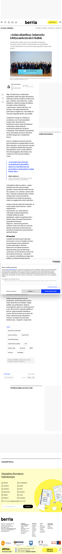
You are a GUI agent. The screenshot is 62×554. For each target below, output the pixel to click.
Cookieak (42, 529)
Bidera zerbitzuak (50, 526)
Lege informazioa (42, 525)
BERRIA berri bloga (25, 528)
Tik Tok (33, 533)
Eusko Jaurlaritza (12, 335)
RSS (33, 532)
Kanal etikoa (42, 532)
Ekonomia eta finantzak (14, 330)
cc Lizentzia (42, 530)
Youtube (34, 531)
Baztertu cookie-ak (11, 291)
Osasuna (58, 28)
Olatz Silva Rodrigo (16, 84)
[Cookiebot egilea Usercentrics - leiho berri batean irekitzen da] (53, 262)
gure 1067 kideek (11, 269)
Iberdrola (22, 348)
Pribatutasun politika (42, 528)
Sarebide (23, 533)
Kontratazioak (24, 532)
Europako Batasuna (13, 339)
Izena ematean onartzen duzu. (15, 501)
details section (53, 283)
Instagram (34, 529)
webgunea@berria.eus (11, 528)
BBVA (31, 348)
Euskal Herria (25, 335)
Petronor (10, 352)
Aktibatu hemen (19, 361)
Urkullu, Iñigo (11, 348)
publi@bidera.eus (10, 529)
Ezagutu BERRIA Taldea (24, 526)
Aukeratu (30, 291)
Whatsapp (34, 524)
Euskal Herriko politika (14, 343)
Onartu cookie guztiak (51, 291)
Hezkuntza (51, 28)
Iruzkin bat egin (10, 377)
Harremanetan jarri (5, 530)
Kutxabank (20, 352)
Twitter (33, 527)
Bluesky (33, 534)
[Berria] (7, 520)
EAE (26, 343)
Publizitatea (23, 529)
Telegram (34, 526)
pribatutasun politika (14, 501)
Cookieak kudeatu (52, 287)
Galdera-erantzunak (25, 530)
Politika (38, 28)
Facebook (34, 528)
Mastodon (34, 536)
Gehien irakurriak (46, 134)
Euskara (44, 28)
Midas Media (50, 528)
